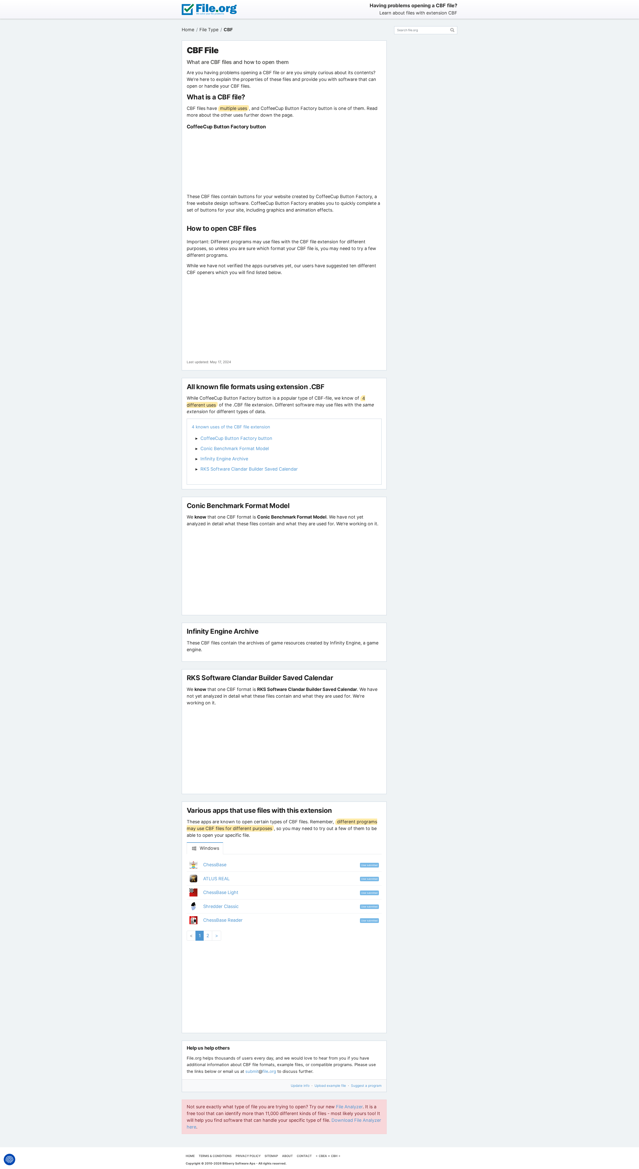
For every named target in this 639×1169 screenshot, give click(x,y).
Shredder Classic (221, 906)
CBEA (323, 1156)
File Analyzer (349, 1106)
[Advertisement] (284, 161)
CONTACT (304, 1156)
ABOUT (287, 1156)
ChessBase (214, 864)
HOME (190, 1156)
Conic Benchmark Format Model (234, 448)
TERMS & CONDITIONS (215, 1156)
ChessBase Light (220, 892)
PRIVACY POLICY (248, 1156)
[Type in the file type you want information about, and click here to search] (452, 29)
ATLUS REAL (216, 878)
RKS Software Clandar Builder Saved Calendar (249, 469)
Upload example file (330, 1086)
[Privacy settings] (9, 1159)
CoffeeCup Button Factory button (236, 438)
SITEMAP (271, 1156)
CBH (334, 1156)
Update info (300, 1086)
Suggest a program (366, 1086)
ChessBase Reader (223, 920)
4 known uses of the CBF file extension (231, 426)
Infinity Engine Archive (224, 458)
